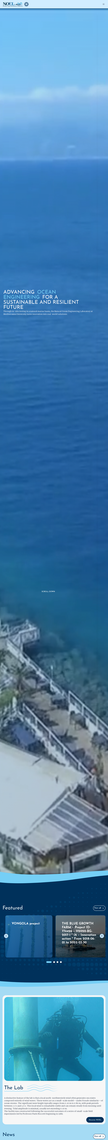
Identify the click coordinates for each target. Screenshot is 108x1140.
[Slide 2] (54, 962)
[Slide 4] (61, 962)
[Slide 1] (49, 962)
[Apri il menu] (103, 4)
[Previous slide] (6, 936)
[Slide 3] (57, 962)
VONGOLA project (26, 923)
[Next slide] (102, 936)
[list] (54, 935)
